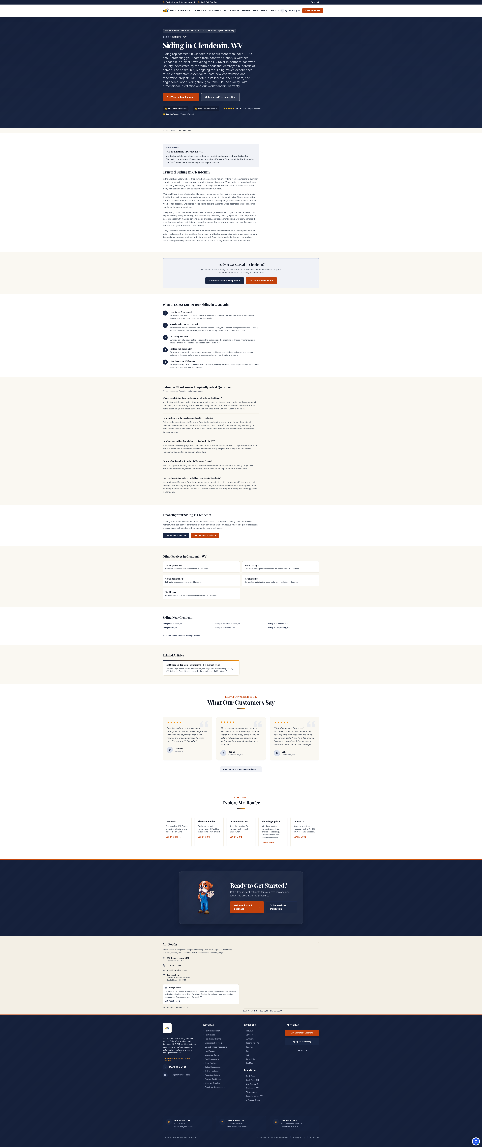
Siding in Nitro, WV (170, 628)
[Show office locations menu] (206, 10)
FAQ (246, 1055)
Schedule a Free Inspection (220, 97)
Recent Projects (251, 1043)
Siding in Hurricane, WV (225, 628)
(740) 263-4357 (292, 10)
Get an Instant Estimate (261, 280)
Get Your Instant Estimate (181, 97)
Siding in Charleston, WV (173, 624)
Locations (198, 10)
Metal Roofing (210, 1063)
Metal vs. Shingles (211, 1083)
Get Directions (171, 1001)
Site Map (248, 1063)
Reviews (246, 10)
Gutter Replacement (212, 1067)
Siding (166, 37)
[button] (476, 1141)
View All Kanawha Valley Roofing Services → (183, 636)
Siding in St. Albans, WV (278, 624)
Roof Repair (209, 1035)
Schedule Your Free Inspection (224, 280)
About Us (248, 1031)
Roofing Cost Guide (212, 1079)
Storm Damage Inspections (215, 1047)
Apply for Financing (302, 1042)
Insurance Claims (211, 1055)
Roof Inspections (211, 1059)
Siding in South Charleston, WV (228, 624)
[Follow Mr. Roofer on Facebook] (165, 1074)
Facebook (315, 2)
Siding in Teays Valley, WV (279, 628)
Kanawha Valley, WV (253, 1096)
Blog (255, 10)
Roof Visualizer (217, 10)
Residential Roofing (212, 1039)
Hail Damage (209, 1051)
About (264, 10)
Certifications (250, 1035)
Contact (274, 10)
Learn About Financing (176, 535)
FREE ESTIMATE (312, 10)
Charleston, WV (276, 1011)
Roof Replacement (211, 1031)
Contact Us (249, 1059)
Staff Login (314, 1137)
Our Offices (249, 1076)
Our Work (234, 10)
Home (173, 10)
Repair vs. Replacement (214, 1087)
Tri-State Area (250, 1092)
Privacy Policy (299, 1137)
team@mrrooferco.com (177, 970)
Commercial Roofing (212, 1043)
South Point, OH (249, 1011)
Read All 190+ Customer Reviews (241, 769)
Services (183, 10)
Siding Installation (211, 1071)
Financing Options (211, 1075)
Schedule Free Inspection (278, 907)
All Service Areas (252, 1100)
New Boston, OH (262, 1011)
